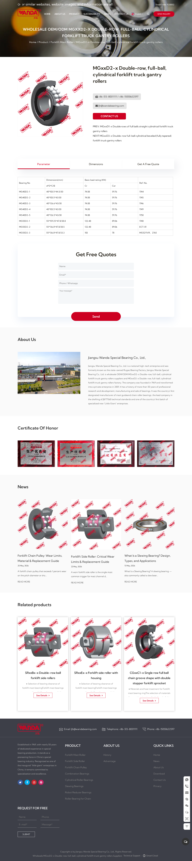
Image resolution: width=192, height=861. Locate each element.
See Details (22, 695)
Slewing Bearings (74, 786)
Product (74, 14)
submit (26, 834)
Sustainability (91, 14)
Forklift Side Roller (75, 761)
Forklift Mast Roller (62, 42)
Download (159, 773)
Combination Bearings (77, 773)
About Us (59, 14)
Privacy (157, 786)
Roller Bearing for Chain (78, 798)
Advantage (109, 761)
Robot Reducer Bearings (78, 792)
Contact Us (121, 14)
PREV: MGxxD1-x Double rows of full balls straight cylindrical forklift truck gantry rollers (133, 129)
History (107, 754)
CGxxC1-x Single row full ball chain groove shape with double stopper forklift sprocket (129, 678)
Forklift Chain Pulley (76, 767)
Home (47, 14)
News (107, 14)
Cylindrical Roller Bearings (79, 779)
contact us (109, 116)
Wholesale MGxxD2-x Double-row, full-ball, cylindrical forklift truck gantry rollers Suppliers (77, 855)
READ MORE (42, 582)
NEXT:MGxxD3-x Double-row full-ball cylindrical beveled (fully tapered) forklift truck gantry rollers (132, 138)
